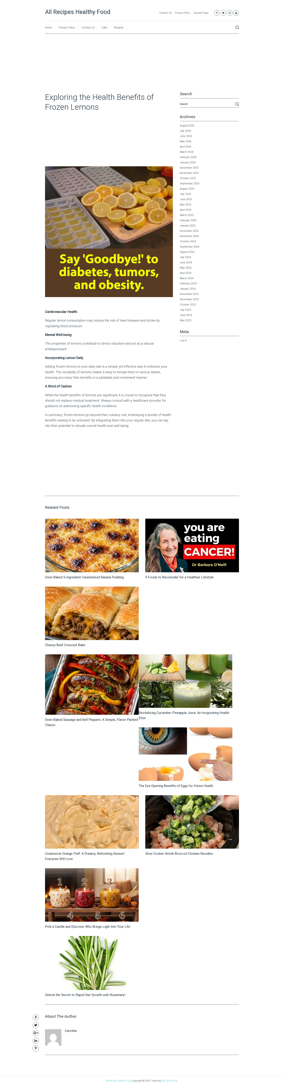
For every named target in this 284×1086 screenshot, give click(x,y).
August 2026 (187, 125)
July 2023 (185, 309)
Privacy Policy (182, 12)
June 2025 (186, 199)
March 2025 (187, 215)
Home (48, 27)
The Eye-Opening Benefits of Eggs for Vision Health (176, 786)
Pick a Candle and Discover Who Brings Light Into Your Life (87, 927)
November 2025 (189, 173)
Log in (183, 340)
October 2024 (188, 241)
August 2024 (187, 251)
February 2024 (188, 283)
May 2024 (185, 267)
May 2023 (185, 320)
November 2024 (189, 236)
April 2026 (185, 146)
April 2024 (185, 273)
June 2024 (186, 262)
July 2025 (185, 194)
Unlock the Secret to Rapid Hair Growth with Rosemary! (85, 995)
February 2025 (188, 220)
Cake (104, 27)
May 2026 (185, 141)
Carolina (71, 1031)
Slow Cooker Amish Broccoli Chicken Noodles (179, 854)
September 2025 (189, 183)
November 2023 (189, 299)
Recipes (118, 27)
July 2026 (185, 130)
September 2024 (189, 246)
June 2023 (186, 315)
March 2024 (187, 278)
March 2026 (187, 151)
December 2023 (189, 294)
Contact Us (165, 12)
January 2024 (188, 288)
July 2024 (185, 257)
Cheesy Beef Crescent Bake (65, 645)
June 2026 (186, 136)
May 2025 (185, 204)
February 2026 (188, 157)
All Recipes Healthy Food (77, 12)
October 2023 (188, 304)
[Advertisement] (142, 68)
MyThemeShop (170, 1080)
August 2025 (187, 188)
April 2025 (185, 209)
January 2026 (188, 162)
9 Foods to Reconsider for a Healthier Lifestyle (179, 577)
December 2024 (189, 230)
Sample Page (200, 12)
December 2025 (189, 167)
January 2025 (188, 225)
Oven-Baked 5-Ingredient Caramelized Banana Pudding (84, 577)
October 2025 (188, 178)
